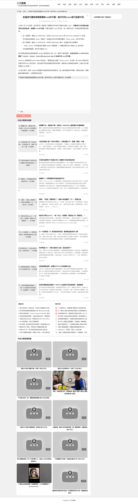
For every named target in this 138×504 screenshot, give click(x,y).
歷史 (80, 4)
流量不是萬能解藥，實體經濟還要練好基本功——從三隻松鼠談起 (77, 327)
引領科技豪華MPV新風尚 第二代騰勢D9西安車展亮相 (57, 160)
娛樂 (64, 4)
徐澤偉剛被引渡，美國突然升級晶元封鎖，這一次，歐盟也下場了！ (77, 313)
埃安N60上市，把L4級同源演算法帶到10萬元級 (33, 329)
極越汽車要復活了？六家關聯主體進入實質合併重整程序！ (75, 324)
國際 (119, 4)
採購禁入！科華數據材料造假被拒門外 (51, 178)
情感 (69, 4)
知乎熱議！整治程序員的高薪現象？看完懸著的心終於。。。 (37, 324)
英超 (91, 4)
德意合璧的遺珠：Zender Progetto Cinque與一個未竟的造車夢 (38, 313)
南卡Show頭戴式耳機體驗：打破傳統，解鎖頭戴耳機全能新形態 (76, 321)
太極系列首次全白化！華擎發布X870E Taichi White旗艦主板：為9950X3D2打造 (43, 319)
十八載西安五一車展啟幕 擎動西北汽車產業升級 (72, 308)
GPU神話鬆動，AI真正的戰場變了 (29, 321)
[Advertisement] (53, 93)
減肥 (113, 4)
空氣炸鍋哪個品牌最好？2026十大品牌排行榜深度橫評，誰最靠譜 (61, 285)
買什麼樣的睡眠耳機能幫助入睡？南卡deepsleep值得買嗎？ (37, 310)
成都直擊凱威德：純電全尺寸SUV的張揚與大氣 (55, 266)
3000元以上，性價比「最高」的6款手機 (69, 329)
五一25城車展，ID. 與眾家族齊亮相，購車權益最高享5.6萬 (58, 231)
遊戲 (86, 4)
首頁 (59, 4)
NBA (97, 4)
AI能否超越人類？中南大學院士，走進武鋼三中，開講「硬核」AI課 (61, 141)
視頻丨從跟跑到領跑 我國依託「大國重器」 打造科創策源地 (76, 332)
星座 (108, 4)
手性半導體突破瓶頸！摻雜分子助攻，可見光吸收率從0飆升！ (38, 332)
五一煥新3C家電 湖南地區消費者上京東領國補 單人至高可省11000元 (78, 310)
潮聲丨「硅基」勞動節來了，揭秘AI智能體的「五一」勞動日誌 (60, 199)
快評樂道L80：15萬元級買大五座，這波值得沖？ (55, 248)
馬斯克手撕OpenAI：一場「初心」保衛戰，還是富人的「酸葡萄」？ (62, 215)
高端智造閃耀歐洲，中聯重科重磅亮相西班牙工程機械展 (74, 319)
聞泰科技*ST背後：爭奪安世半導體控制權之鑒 (33, 327)
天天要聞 (21, 3)
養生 (102, 4)
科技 (24, 11)
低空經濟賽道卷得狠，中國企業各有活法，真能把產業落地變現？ (39, 316)
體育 (75, 4)
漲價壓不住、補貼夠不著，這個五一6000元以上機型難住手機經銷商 (61, 125)
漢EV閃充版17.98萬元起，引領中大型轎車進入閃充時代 (36, 308)
